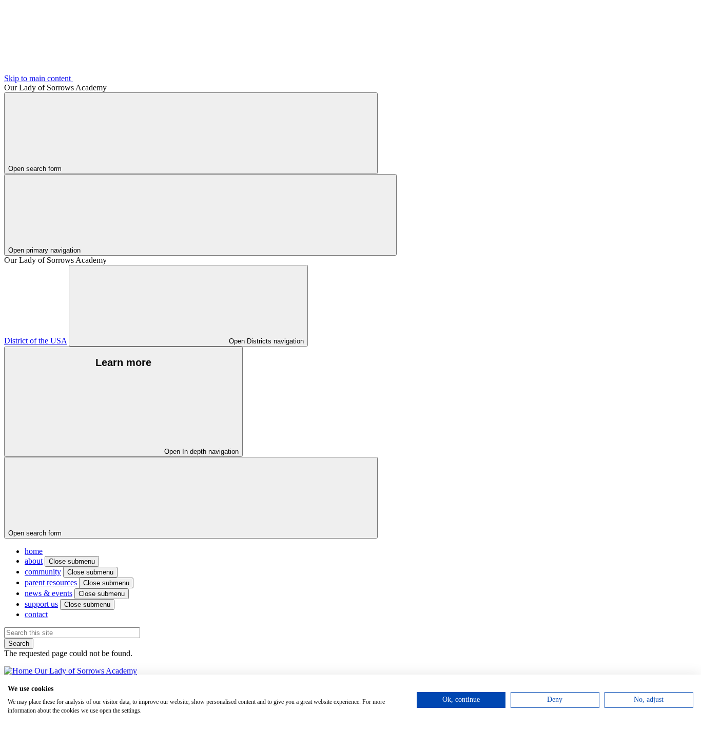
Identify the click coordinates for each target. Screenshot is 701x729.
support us (41, 604)
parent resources (51, 582)
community (43, 571)
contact (36, 614)
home (34, 551)
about (34, 561)
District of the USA (35, 340)
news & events (48, 593)
